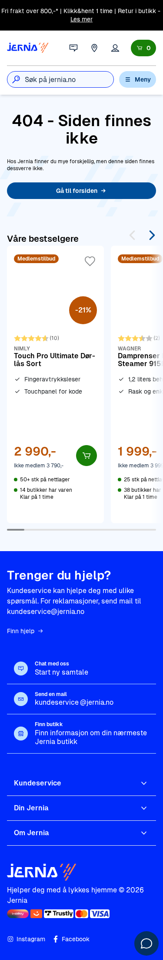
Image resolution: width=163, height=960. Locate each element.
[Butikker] (94, 48)
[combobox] (69, 79)
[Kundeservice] (73, 48)
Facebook (76, 939)
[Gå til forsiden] (28, 48)
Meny (143, 79)
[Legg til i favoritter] (90, 261)
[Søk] (16, 79)
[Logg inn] (115, 48)
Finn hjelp (20, 630)
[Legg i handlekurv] (86, 455)
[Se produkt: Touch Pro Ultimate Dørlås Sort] (55, 384)
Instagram (31, 939)
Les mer (81, 19)
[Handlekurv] (143, 48)
